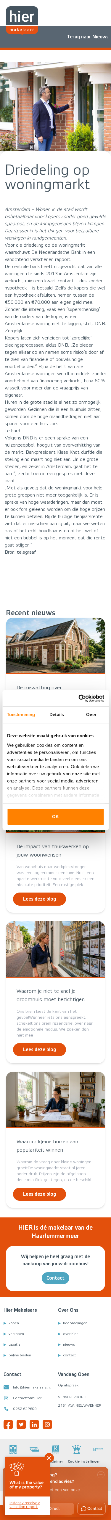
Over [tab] (91, 714)
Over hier (70, 1334)
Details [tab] (56, 714)
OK (55, 816)
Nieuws (69, 1344)
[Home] (22, 20)
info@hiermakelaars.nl (32, 1387)
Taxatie (14, 1344)
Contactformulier (27, 1398)
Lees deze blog (39, 898)
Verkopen (16, 1334)
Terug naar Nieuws (88, 36)
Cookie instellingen (84, 1461)
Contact (55, 1278)
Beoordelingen (75, 1323)
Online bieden (20, 1355)
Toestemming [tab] (21, 714)
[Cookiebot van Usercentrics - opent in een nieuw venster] (79, 698)
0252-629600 (25, 1409)
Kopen (14, 1323)
